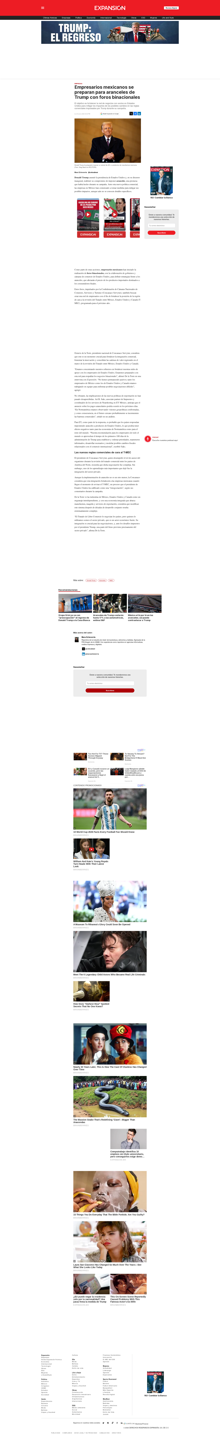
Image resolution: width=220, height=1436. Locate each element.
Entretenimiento (78, 1377)
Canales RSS (104, 1432)
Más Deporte (108, 1390)
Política (78, 18)
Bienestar (107, 1410)
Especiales (107, 1375)
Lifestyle (106, 1392)
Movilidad (76, 1414)
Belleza (44, 1410)
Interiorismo (77, 1401)
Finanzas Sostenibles (112, 1355)
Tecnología (121, 18)
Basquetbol (107, 1388)
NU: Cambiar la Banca (162, 197)
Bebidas (106, 1403)
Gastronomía (108, 1401)
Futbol (105, 1381)
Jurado (106, 1414)
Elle (73, 1359)
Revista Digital (171, 8)
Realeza (44, 1403)
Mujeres (153, 18)
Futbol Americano (110, 1386)
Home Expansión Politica (51, 1359)
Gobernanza (77, 1412)
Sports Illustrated (109, 1379)
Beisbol (106, 1383)
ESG (143, 18)
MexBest (106, 1399)
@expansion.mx (112, 1422)
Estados (44, 1390)
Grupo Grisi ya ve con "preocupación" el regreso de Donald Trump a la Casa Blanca (74, 617)
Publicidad (55, 1432)
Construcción (77, 1392)
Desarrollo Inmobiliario (81, 1394)
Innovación (107, 1357)
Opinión (44, 1392)
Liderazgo (107, 1370)
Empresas (66, 18)
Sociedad (45, 1395)
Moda (43, 1408)
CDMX (43, 1388)
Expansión (45, 1355)
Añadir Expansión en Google (111, 113)
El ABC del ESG (109, 1359)
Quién (43, 1399)
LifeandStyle (46, 1375)
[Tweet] (131, 113)
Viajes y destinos (110, 1405)
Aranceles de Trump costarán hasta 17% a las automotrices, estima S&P (108, 617)
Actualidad (107, 1368)
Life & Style (76, 1372)
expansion (123, 1423)
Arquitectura (77, 1399)
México (44, 1384)
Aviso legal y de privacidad (85, 1432)
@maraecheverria (92, 654)
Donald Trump (91, 580)
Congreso (45, 1386)
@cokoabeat (93, 172)
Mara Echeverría (88, 637)
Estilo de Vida (108, 1412)
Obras (133, 18)
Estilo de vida (77, 1368)
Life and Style (168, 18)
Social (74, 1410)
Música (75, 1383)
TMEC (111, 580)
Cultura (75, 1355)
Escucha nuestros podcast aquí (165, 440)
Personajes (107, 1408)
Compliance (67, 1432)
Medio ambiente (78, 1408)
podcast (155, 437)
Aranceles (102, 580)
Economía (91, 18)
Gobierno (45, 1381)
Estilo (74, 1375)
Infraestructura (78, 1397)
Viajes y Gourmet (48, 1412)
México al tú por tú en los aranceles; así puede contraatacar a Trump (140, 617)
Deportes (76, 1379)
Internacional (106, 18)
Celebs (75, 1366)
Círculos (44, 1405)
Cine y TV (76, 1381)
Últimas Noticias (50, 18)
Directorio (116, 1432)
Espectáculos (46, 1401)
